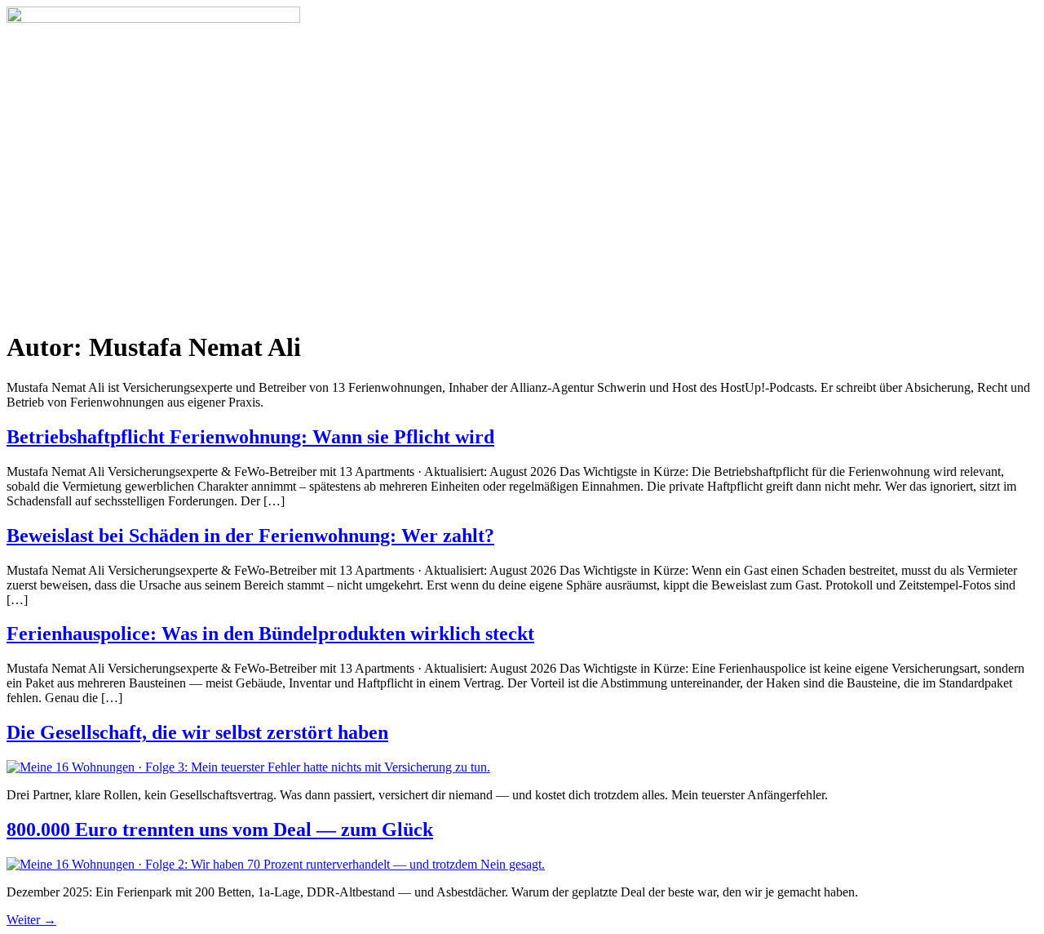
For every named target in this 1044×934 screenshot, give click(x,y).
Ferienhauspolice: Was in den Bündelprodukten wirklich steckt (270, 633)
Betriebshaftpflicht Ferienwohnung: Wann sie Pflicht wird (250, 436)
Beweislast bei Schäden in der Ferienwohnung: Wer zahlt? (250, 535)
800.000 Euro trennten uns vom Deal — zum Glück (220, 829)
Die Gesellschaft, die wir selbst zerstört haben (197, 732)
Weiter (31, 920)
